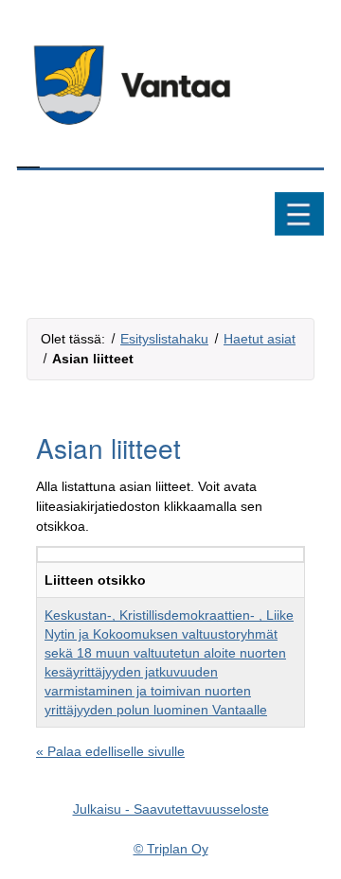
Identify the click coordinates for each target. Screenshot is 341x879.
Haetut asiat (260, 338)
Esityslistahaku (164, 338)
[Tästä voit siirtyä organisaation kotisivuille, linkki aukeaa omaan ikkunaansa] (170, 85)
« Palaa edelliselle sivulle (110, 751)
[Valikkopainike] (300, 215)
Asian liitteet (93, 358)
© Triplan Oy (171, 848)
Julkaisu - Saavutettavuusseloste (171, 809)
